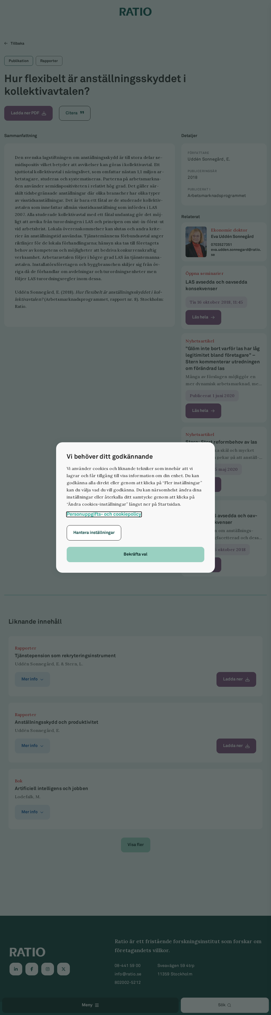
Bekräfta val (135, 554)
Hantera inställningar (94, 533)
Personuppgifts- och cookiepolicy (104, 514)
